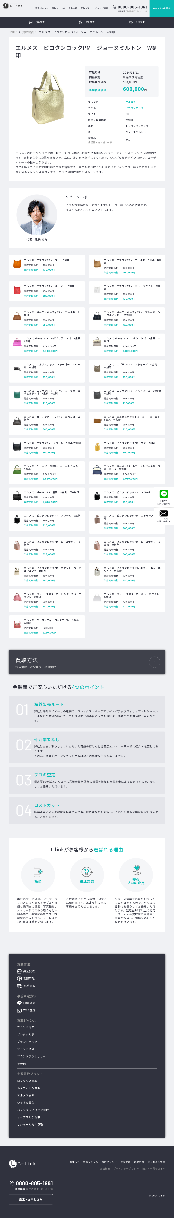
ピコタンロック (134, 108)
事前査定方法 (27, 996)
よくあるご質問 (100, 8)
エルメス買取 (25, 1095)
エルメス (131, 102)
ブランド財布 (25, 1027)
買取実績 (72, 8)
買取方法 (85, 8)
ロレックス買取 (27, 1081)
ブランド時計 (25, 1049)
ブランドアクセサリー (31, 1056)
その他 (21, 1063)
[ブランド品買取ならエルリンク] (12, 6)
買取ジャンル (41, 8)
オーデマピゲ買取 (28, 1117)
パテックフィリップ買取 (33, 1110)
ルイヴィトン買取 (28, 1088)
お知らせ (74, 1162)
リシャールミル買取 (30, 1124)
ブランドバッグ (27, 1042)
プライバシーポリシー (126, 1168)
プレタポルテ (25, 1034)
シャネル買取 (25, 1102)
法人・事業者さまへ (153, 1168)
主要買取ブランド (30, 1073)
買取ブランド (58, 8)
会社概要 (105, 1168)
